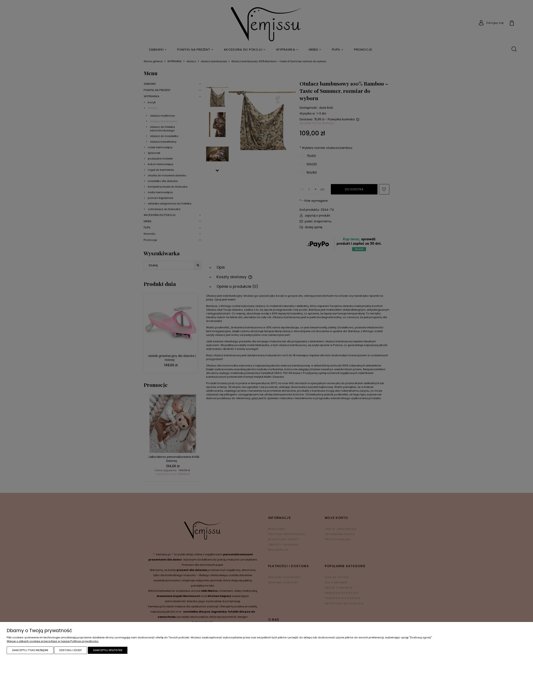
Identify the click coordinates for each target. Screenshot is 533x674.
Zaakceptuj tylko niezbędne (30, 650)
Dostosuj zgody (70, 650)
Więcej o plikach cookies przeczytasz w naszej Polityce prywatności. (53, 641)
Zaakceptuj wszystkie (107, 650)
